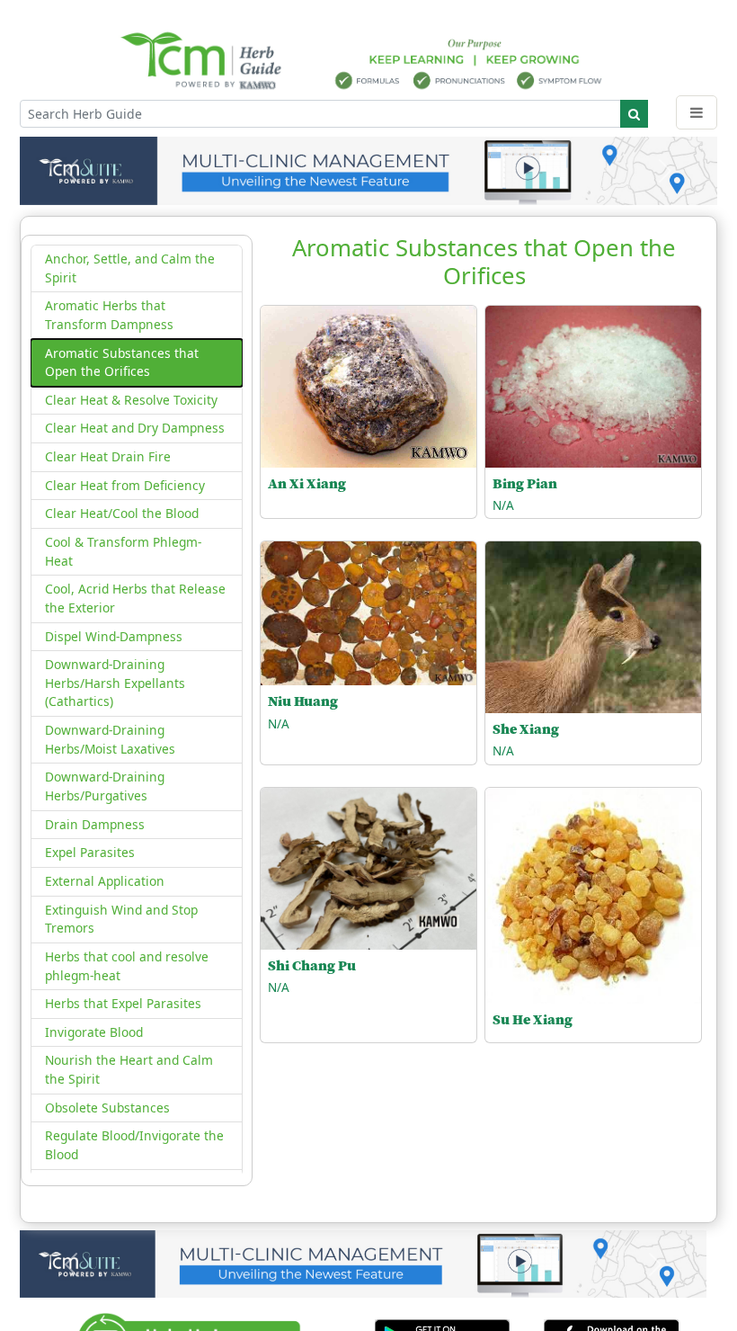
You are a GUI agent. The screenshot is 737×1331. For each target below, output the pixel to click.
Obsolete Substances (107, 1107)
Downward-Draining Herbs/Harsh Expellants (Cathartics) (115, 683)
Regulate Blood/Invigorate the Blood (134, 1145)
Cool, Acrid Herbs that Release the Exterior (135, 598)
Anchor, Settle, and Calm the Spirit (130, 268)
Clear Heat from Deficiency (125, 485)
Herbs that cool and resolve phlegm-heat (127, 966)
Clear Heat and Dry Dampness (135, 427)
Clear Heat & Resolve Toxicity (131, 399)
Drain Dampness (95, 824)
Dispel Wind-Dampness (113, 636)
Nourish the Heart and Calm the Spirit (129, 1069)
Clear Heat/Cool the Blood (122, 513)
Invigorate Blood (94, 1032)
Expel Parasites (90, 852)
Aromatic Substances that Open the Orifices (122, 362)
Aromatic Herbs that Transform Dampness (109, 315)
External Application (104, 880)
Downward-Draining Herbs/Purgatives (104, 786)
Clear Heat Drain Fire (108, 456)
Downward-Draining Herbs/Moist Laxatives (110, 739)
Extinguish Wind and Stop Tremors (121, 919)
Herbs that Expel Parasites (123, 1003)
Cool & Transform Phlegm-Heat (123, 551)
